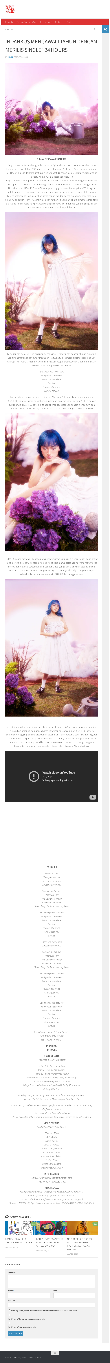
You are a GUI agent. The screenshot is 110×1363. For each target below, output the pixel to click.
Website (11, 1300)
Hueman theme (35, 1357)
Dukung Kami (46, 22)
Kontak (70, 22)
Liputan (9, 29)
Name (11, 1290)
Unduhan (59, 22)
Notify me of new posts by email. (22, 1327)
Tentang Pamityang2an (26, 22)
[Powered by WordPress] (15, 1357)
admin (10, 57)
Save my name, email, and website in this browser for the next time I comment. (44, 1310)
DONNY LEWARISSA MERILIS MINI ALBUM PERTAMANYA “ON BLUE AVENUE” (49, 1242)
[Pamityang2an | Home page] (10, 9)
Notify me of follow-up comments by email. (26, 1319)
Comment (12, 1272)
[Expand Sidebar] (105, 29)
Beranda (9, 22)
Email (56, 1290)
